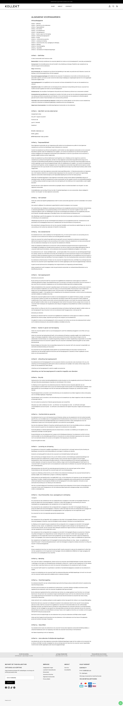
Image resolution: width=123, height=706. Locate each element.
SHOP (53, 6)
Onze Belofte (67, 670)
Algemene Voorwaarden (49, 676)
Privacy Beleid (46, 679)
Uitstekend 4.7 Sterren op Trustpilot (61, 1)
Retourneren (46, 672)
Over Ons (66, 667)
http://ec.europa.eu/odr (44, 611)
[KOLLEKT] (12, 6)
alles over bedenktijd (86, 61)
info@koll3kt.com (39, 131)
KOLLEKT (9, 700)
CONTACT (69, 6)
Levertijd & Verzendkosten (49, 670)
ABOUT (60, 6)
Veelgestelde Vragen (48, 667)
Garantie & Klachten (48, 674)
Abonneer (10, 682)
